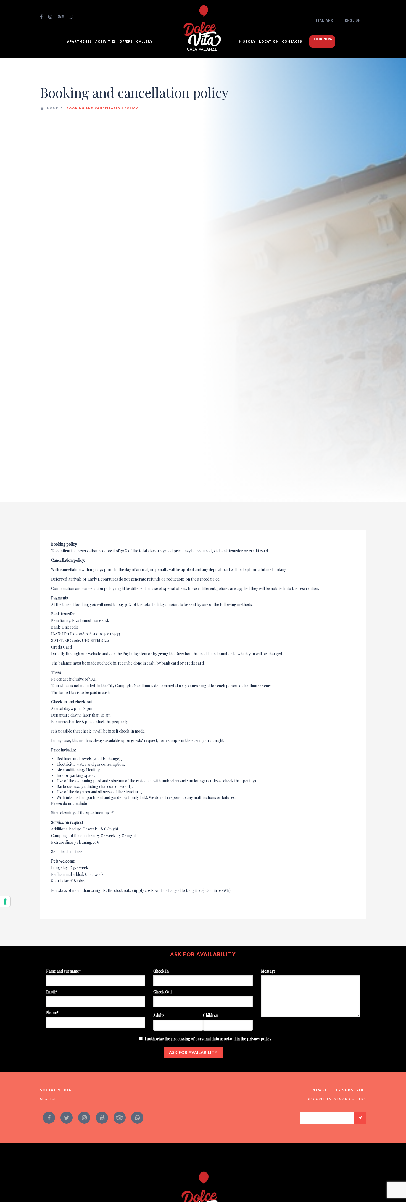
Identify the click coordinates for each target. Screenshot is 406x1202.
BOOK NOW (322, 39)
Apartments (79, 41)
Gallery (144, 41)
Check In (161, 971)
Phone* (52, 1012)
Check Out (162, 991)
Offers (126, 41)
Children (210, 1015)
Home (52, 108)
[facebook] (49, 1118)
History (247, 41)
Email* (51, 991)
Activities (105, 41)
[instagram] (50, 16)
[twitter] (66, 1118)
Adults (158, 1015)
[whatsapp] (72, 16)
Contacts (292, 41)
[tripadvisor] (61, 16)
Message (268, 971)
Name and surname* (63, 971)
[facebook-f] (41, 16)
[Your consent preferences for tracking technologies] (5, 901)
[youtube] (102, 1118)
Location (269, 41)
